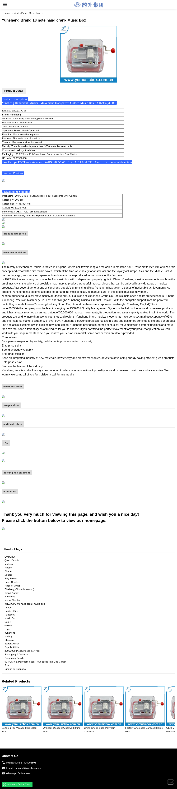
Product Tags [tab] (13, 549)
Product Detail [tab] (13, 90)
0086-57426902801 (25, 762)
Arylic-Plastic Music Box (27, 13)
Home (6, 13)
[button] (5, 4)
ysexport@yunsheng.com (28, 768)
